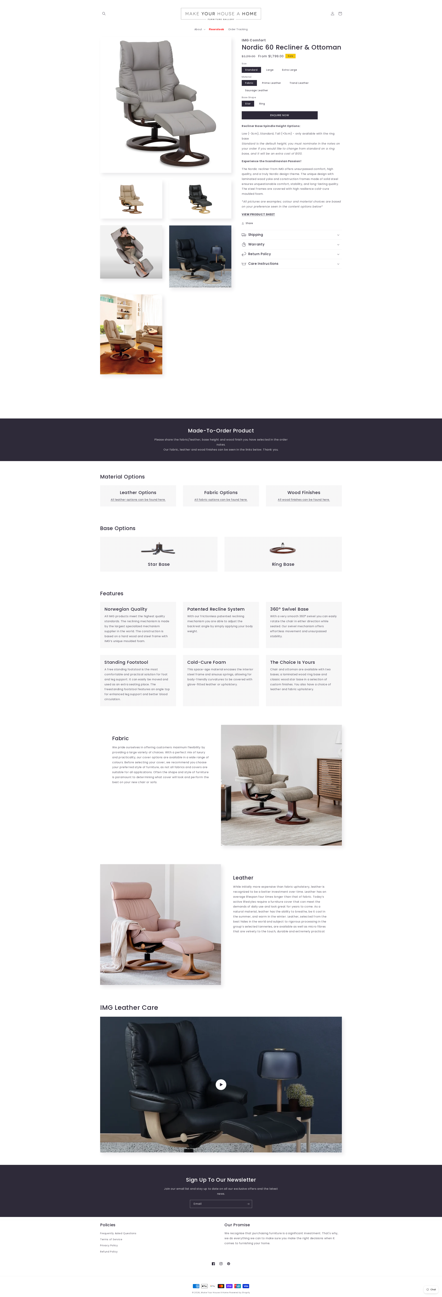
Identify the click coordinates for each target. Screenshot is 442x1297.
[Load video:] (221, 1084)
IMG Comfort (254, 40)
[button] (104, 13)
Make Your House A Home (214, 1292)
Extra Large (289, 70)
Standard (251, 70)
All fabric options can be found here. (220, 500)
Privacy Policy (109, 1245)
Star (248, 103)
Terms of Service (111, 1239)
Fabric (249, 83)
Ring (262, 103)
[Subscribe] (248, 1204)
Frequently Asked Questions (118, 1233)
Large (270, 70)
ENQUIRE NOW (279, 115)
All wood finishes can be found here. (304, 500)
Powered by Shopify (239, 1292)
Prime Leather (271, 83)
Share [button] (249, 223)
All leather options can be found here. (138, 500)
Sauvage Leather (256, 90)
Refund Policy (109, 1251)
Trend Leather (299, 83)
